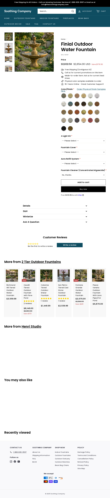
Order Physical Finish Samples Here (83, 90)
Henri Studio (31, 326)
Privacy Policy (83, 465)
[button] (29, 301)
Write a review (69, 245)
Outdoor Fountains (24, 18)
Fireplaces (68, 18)
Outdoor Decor (12, 24)
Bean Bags (83, 18)
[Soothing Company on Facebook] (15, 461)
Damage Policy (84, 452)
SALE (28, 24)
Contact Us (49, 24)
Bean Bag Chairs (62, 465)
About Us (36, 452)
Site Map (81, 468)
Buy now (83, 189)
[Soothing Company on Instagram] (11, 461)
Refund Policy (83, 462)
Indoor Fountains (49, 18)
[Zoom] (34, 52)
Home (7, 18)
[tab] (55, 205)
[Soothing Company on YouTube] (19, 461)
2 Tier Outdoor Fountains (41, 262)
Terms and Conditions (87, 455)
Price (63, 59)
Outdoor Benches (62, 462)
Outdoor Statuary (62, 459)
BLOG (34, 462)
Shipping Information (41, 455)
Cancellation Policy (86, 459)
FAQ (36, 24)
